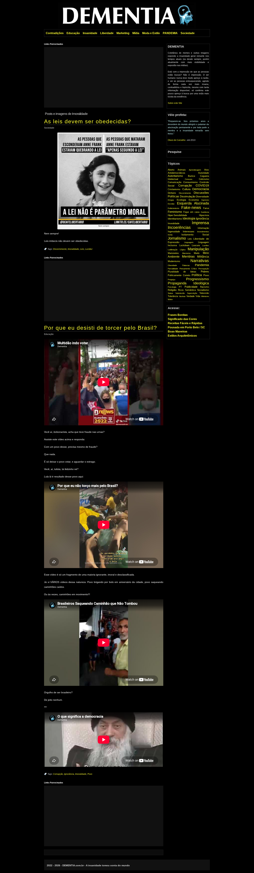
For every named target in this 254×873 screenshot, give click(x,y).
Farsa (206, 208)
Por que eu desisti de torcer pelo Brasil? (100, 328)
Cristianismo (174, 189)
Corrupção (58, 774)
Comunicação (174, 182)
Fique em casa (191, 212)
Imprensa (200, 222)
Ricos (181, 290)
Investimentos (203, 232)
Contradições (55, 33)
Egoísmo (205, 200)
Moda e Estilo (151, 33)
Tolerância (173, 296)
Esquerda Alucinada (193, 203)
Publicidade (191, 286)
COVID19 (202, 185)
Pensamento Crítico (188, 269)
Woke (170, 299)
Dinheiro (172, 193)
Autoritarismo (175, 175)
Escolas (171, 204)
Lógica (182, 250)
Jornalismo (177, 238)
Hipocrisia (204, 215)
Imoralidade (73, 249)
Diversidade (202, 196)
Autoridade (203, 173)
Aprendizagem (195, 170)
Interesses (188, 231)
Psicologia (172, 287)
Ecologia (181, 199)
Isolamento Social (195, 234)
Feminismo (175, 211)
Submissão (180, 293)
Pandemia (202, 265)
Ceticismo (204, 179)
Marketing (122, 33)
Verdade (190, 296)
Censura (188, 179)
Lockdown (184, 245)
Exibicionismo (173, 208)
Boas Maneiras (177, 331)
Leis (82, 249)
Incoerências (179, 227)
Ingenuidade (174, 231)
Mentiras (188, 256)
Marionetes (173, 253)
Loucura (196, 245)
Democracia (200, 189)
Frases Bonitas (178, 314)
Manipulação (198, 249)
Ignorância (69, 774)
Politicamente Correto (179, 275)
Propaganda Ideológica (188, 283)
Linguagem (188, 242)
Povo (89, 774)
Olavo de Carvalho (176, 140)
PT (180, 287)
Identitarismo (175, 218)
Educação (73, 33)
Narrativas (199, 260)
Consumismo (190, 182)
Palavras (186, 265)
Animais (182, 169)
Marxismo (186, 253)
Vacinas (182, 296)
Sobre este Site (175, 103)
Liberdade (107, 33)
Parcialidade (173, 269)
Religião (172, 290)
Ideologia (189, 218)
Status (170, 293)
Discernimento (60, 249)
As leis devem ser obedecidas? (87, 121)
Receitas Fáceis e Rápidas (185, 323)
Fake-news (191, 207)
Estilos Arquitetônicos (182, 335)
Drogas (171, 200)
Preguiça (171, 279)
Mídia (135, 33)
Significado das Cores (182, 319)
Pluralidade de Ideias (182, 271)
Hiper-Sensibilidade (177, 215)
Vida (198, 296)
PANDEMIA (170, 33)
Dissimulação (187, 196)
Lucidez (88, 249)
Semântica (190, 290)
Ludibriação (172, 250)
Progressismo (197, 279)
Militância (203, 256)
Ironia (170, 235)
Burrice (191, 176)
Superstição (192, 293)
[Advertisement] (104, 77)
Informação (203, 228)
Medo (196, 253)
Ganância (205, 212)
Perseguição (203, 269)
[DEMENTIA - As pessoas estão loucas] (127, 15)
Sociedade (188, 33)
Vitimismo (205, 296)
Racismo (204, 287)
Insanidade (90, 33)
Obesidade (172, 265)
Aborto (171, 169)
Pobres (205, 271)
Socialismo (203, 290)
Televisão (204, 293)
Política (197, 275)
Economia (194, 200)
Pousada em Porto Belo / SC (186, 327)
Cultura (186, 189)
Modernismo (174, 261)
